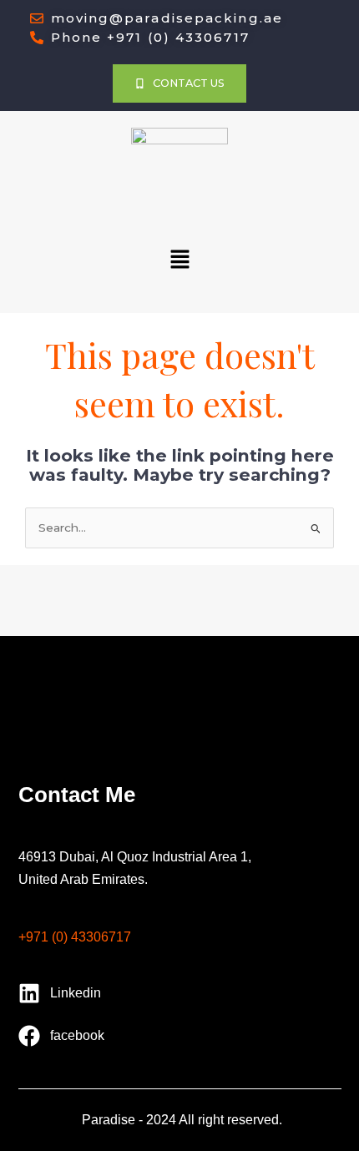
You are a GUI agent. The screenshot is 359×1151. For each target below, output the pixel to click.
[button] (179, 260)
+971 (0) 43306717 (74, 938)
